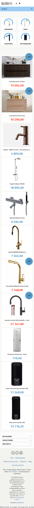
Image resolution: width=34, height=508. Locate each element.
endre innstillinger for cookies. (18, 498)
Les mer (21, 496)
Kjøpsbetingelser (20, 458)
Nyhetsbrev (23, 461)
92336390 (14, 472)
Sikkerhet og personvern (11, 461)
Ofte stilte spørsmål (18, 465)
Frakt (12, 458)
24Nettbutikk (20, 502)
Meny (5, 9)
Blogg (30, 461)
